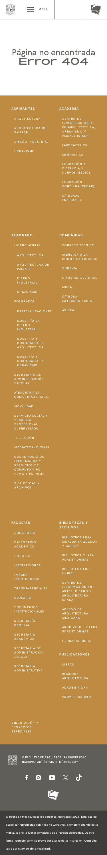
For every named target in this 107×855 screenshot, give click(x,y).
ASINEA (68, 310)
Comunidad (71, 235)
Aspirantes (23, 109)
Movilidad (24, 406)
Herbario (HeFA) (77, 641)
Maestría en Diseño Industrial (28, 325)
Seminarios (73, 154)
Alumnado (22, 235)
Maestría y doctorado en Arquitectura (30, 343)
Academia (69, 109)
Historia (22, 556)
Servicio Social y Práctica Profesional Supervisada (31, 422)
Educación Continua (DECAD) (78, 184)
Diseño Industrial (31, 142)
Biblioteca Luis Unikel (76, 571)
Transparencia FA (30, 588)
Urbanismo (24, 151)
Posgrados (24, 301)
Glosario (22, 598)
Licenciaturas (27, 245)
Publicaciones (74, 654)
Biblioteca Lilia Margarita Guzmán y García (80, 542)
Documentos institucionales (29, 609)
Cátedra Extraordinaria (77, 299)
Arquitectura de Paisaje (30, 130)
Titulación (24, 438)
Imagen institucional (27, 577)
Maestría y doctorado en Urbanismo (30, 361)
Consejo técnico (78, 245)
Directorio (24, 533)
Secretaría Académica (24, 637)
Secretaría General (24, 623)
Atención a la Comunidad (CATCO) (32, 395)
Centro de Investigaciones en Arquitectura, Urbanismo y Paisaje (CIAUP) (78, 127)
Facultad (21, 523)
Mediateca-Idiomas (32, 447)
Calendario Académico (25, 544)
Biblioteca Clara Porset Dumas (78, 557)
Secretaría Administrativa (28, 668)
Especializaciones (34, 311)
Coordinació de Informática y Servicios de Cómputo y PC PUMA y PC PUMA (29, 465)
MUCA (67, 287)
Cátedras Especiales (72, 198)
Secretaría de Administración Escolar (29, 379)
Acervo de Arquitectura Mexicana (75, 613)
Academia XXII (75, 687)
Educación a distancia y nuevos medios (76, 168)
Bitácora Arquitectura (75, 676)
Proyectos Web (77, 697)
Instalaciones (27, 565)
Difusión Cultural (79, 278)
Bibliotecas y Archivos (27, 485)
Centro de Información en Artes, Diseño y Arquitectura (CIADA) (77, 591)
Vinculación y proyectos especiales (25, 727)
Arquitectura (27, 119)
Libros (68, 664)
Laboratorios (75, 145)
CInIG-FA (69, 268)
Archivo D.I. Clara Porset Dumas (80, 629)
